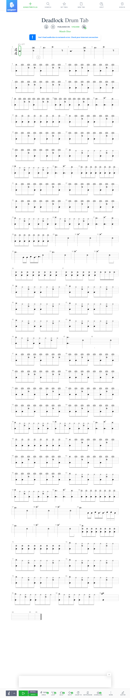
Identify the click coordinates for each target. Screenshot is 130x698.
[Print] (84, 27)
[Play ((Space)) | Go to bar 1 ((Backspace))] (23, 693)
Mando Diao (65, 31)
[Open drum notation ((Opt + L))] (46, 27)
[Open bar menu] (38, 57)
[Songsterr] (11, 6)
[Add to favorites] (53, 27)
